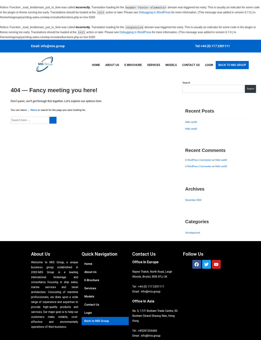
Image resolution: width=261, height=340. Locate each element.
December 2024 (193, 200)
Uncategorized (192, 232)
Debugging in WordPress (155, 12)
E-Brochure (133, 65)
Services (153, 65)
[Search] (52, 120)
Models (171, 65)
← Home (32, 110)
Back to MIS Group (232, 65)
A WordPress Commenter (198, 160)
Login (209, 65)
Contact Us (191, 65)
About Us (112, 65)
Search (186, 82)
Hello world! (191, 122)
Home (96, 65)
